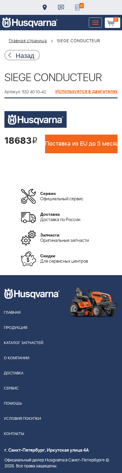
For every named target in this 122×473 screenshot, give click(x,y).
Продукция (15, 328)
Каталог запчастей (23, 343)
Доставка (45, 7)
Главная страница (28, 41)
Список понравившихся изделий (77, 7)
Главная (12, 313)
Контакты (61, 7)
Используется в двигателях (86, 91)
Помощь (13, 403)
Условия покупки (22, 419)
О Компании (16, 358)
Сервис (11, 388)
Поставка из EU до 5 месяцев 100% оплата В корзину (81, 143)
